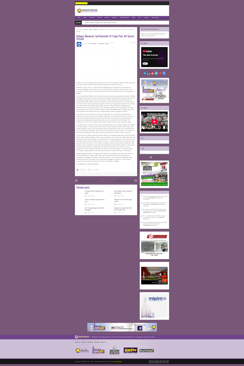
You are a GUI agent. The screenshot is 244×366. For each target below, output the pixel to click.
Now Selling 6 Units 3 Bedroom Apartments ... (123, 192)
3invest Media (118, 361)
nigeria (89, 169)
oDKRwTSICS (162, 211)
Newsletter (155, 17)
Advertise (83, 342)
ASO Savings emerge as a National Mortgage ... (95, 209)
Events (107, 17)
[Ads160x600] (154, 157)
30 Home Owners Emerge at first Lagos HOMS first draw (100, 22)
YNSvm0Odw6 (147, 225)
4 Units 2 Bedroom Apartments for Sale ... (95, 200)
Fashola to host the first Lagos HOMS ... (123, 200)
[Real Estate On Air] (122, 327)
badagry (83, 169)
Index (133, 17)
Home (78, 17)
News (84, 17)
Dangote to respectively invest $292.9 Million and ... (123, 209)
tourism (96, 169)
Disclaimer (90, 342)
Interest (114, 17)
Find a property (124, 17)
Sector (99, 17)
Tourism (106, 43)
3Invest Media (93, 43)
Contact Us (103, 342)
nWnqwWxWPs (152, 198)
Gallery (146, 17)
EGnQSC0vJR (154, 204)
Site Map (96, 342)
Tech (139, 17)
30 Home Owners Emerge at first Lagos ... (94, 192)
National (96, 29)
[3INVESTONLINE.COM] (87, 13)
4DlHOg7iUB (146, 212)
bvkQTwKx (161, 217)
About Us (77, 342)
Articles (91, 17)
